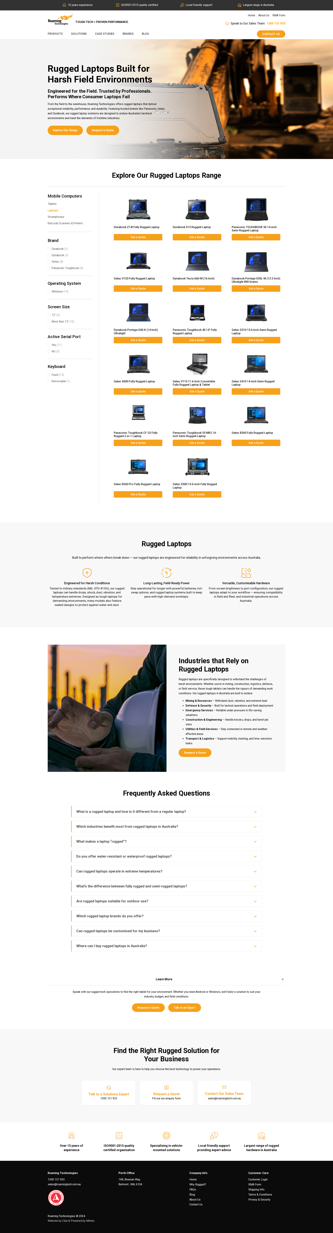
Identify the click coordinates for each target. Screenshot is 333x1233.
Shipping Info (256, 1189)
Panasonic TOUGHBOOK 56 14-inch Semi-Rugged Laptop (254, 228)
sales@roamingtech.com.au (64, 1184)
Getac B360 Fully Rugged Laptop (252, 432)
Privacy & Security (259, 1199)
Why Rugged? (197, 1184)
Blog (145, 33)
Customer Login (258, 1179)
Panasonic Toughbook (67, 268)
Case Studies (104, 33)
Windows (60, 291)
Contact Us (271, 34)
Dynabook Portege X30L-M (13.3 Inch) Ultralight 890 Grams (256, 280)
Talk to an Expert (185, 1007)
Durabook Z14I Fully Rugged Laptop (136, 227)
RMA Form (278, 15)
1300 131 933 (276, 23)
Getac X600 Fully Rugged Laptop (134, 381)
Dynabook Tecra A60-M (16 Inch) (194, 278)
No (55, 351)
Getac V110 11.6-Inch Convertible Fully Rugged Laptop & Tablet (194, 383)
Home (251, 15)
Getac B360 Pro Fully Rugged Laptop (137, 484)
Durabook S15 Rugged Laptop (192, 227)
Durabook (60, 248)
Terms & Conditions (260, 1194)
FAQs (192, 1189)
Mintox (90, 1220)
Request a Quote (103, 130)
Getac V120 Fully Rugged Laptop (134, 278)
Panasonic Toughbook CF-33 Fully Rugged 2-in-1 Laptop (135, 434)
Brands (128, 33)
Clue (65, 1220)
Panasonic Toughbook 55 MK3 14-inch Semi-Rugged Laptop (195, 434)
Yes (57, 345)
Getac (57, 261)
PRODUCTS (55, 33)
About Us (263, 15)
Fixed (58, 374)
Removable (61, 381)
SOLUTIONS (79, 33)
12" (56, 315)
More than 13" (63, 321)
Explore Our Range (65, 130)
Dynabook (60, 255)
